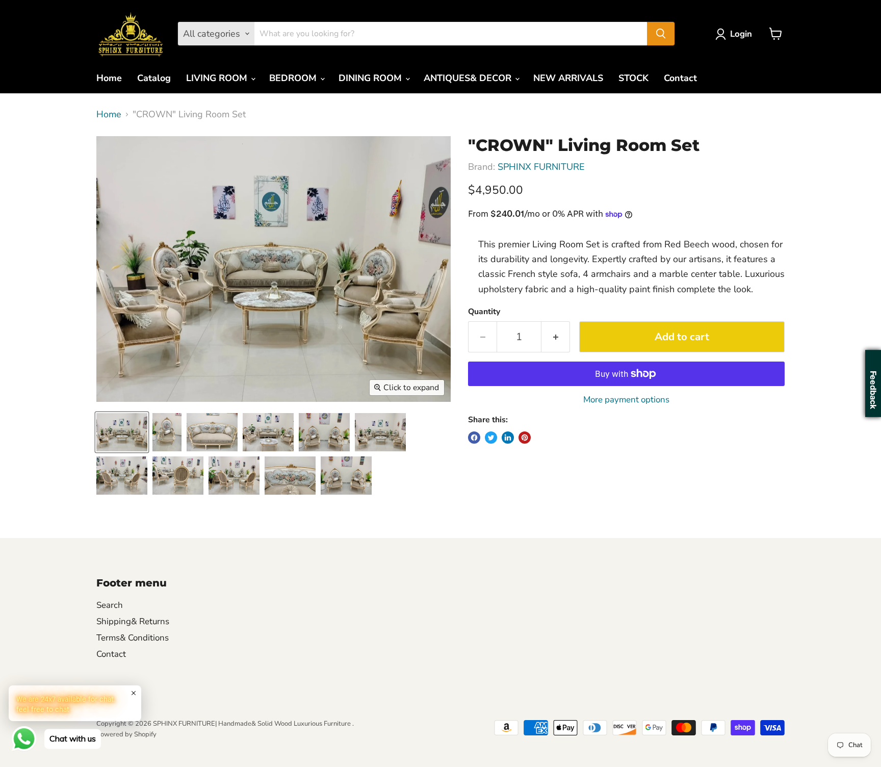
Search (109, 605)
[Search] (661, 33)
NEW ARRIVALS (568, 78)
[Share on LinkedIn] (508, 437)
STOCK (633, 78)
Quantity (484, 311)
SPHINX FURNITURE (541, 167)
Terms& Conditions (132, 638)
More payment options (626, 399)
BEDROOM (294, 78)
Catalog (154, 78)
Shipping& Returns (132, 621)
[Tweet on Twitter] (491, 437)
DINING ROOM (371, 78)
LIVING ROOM (218, 78)
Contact (680, 78)
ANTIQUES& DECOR (469, 78)
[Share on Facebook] (474, 437)
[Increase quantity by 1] (555, 336)
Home (109, 78)
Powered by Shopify (126, 734)
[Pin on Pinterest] (525, 437)
